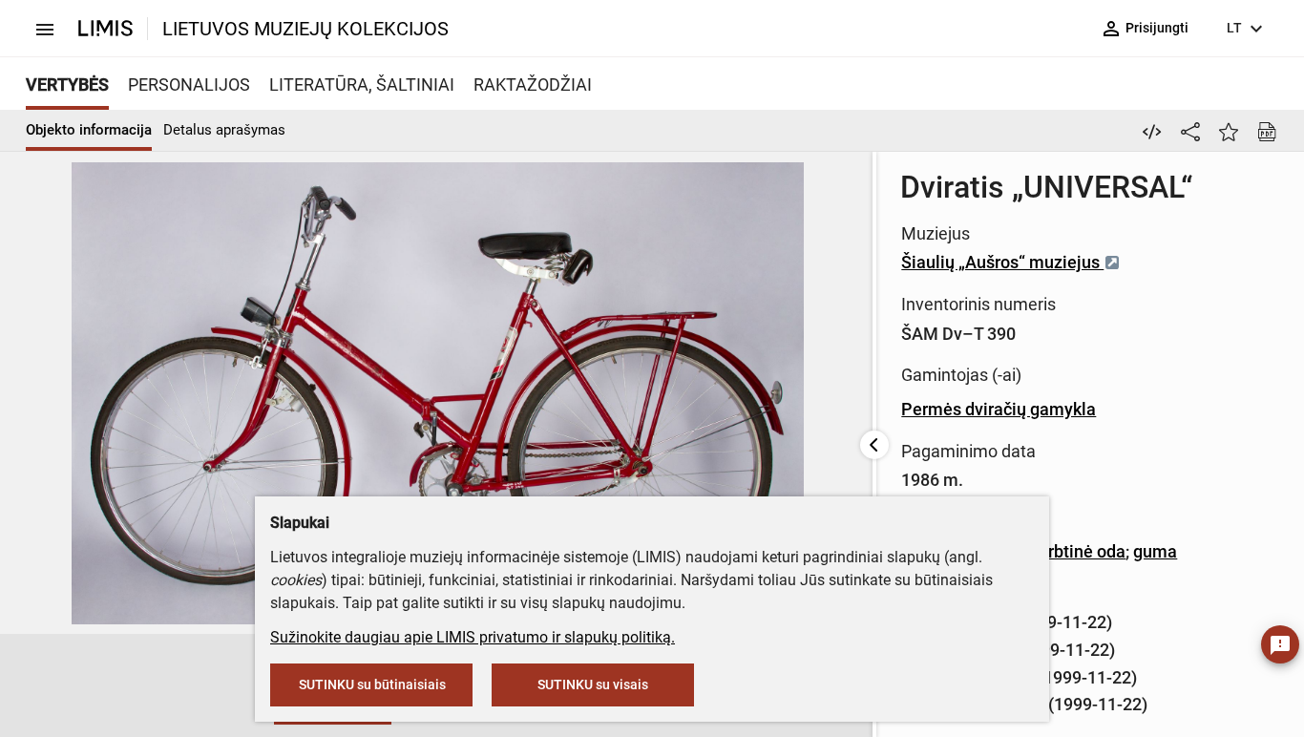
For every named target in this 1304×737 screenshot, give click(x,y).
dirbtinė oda (1079, 551)
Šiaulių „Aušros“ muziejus (1002, 262)
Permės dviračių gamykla (998, 409)
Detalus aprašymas (224, 129)
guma (1155, 551)
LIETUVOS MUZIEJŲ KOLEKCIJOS (305, 28)
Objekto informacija (89, 129)
